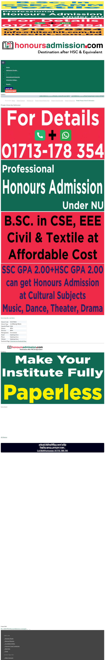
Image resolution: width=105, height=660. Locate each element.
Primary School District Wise (42, 100)
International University (13, 77)
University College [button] (11, 80)
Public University (9, 658)
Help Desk (7, 649)
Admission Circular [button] (11, 70)
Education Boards (9, 638)
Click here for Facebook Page (18, 341)
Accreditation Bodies (10, 643)
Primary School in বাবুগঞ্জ (57, 100)
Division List (30, 100)
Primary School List (70, 100)
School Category (21, 100)
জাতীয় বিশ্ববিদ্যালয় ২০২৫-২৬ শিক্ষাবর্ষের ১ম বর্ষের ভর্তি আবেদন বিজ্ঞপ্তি (45, 96)
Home (8, 67)
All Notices (4, 437)
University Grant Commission (12, 646)
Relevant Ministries (9, 641)
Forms (6, 651)
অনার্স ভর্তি (9, 89)
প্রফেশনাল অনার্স (11, 91)
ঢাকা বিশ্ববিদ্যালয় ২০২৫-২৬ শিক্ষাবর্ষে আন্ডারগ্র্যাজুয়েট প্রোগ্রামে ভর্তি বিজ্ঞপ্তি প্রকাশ (80, 96)
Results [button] (8, 84)
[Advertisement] (16, 472)
